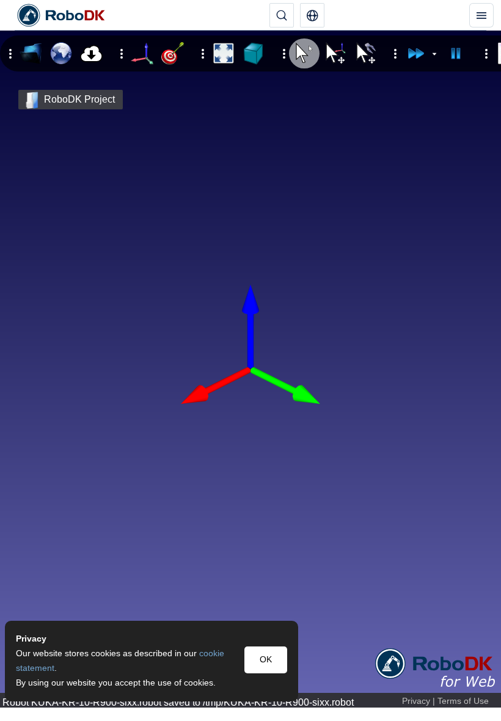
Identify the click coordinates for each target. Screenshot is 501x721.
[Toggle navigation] (481, 15)
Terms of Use (463, 701)
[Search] (281, 15)
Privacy (416, 701)
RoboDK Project (79, 99)
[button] (312, 15)
